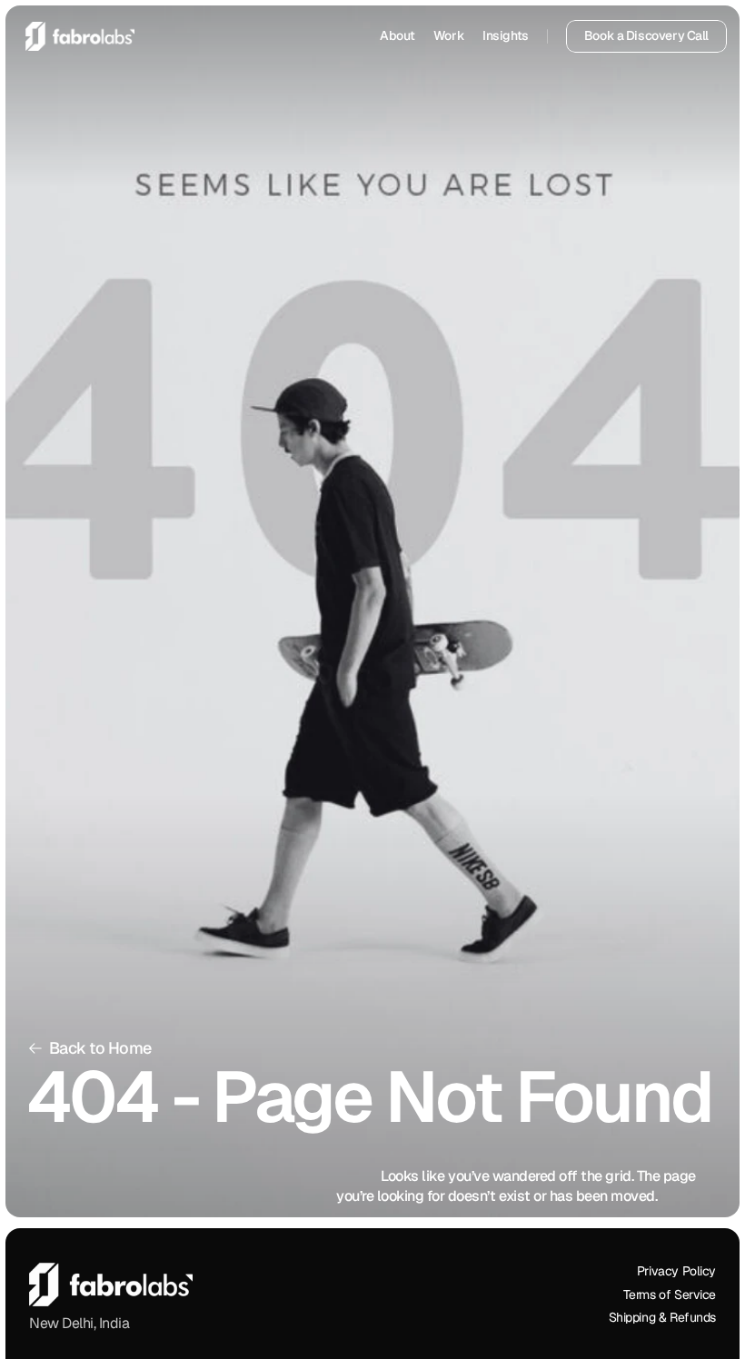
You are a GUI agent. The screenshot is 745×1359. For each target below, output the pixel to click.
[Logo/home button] (79, 36)
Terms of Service (669, 1294)
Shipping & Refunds (662, 1318)
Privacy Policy (676, 1271)
